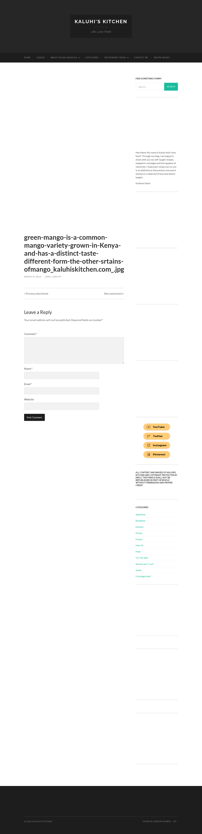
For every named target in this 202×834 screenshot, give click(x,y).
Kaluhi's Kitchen (101, 21)
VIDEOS (41, 57)
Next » (114, 293)
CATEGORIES (92, 57)
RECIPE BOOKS (161, 57)
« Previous (36, 293)
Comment (30, 333)
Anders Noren (162, 821)
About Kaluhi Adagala (63, 57)
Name (28, 368)
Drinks (139, 533)
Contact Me (141, 57)
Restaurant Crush (115, 57)
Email (28, 384)
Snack (139, 570)
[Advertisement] (158, 609)
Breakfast (140, 520)
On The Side (142, 557)
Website (29, 399)
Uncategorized (143, 576)
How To (139, 545)
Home (27, 57)
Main (138, 551)
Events (139, 539)
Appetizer (141, 514)
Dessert (140, 526)
